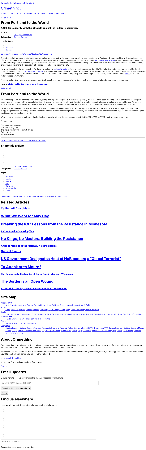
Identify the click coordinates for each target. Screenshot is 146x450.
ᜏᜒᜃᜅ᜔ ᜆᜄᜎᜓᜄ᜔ (17, 333)
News (56, 305)
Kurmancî (137, 331)
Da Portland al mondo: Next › (56, 196)
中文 (106, 328)
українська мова (99, 331)
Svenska (67, 331)
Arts (7, 305)
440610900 (6, 88)
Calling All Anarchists (23, 35)
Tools (19, 13)
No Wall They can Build (29, 319)
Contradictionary (39, 314)
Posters (21, 310)
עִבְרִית (80, 331)
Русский (63, 328)
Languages (54, 13)
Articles (4, 303)
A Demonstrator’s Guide (80, 305)
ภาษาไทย (87, 331)
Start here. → (6, 366)
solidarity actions (61, 69)
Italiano (8, 50)
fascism (8, 179)
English (8, 328)
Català (119, 331)
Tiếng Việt (111, 331)
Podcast (4, 316)
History (43, 305)
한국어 (50, 331)
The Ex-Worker (11, 319)
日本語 (91, 328)
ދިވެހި (124, 331)
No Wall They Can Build (121, 314)
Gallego (129, 331)
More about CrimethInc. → (12, 358)
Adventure (14, 305)
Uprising (9, 186)
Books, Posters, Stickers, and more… (21, 323)
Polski (70, 328)
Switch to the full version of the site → (17, 3)
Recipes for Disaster (77, 314)
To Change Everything (60, 310)
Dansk (74, 331)
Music (42, 310)
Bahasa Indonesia (116, 328)
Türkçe (8, 331)
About (63, 13)
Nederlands (23, 331)
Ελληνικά (78, 328)
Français (37, 328)
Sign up (4, 393)
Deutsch (9, 47)
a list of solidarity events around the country (27, 84)
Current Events (20, 37)
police (8, 181)
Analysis (22, 305)
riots (7, 183)
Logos (48, 310)
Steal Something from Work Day (85, 310)
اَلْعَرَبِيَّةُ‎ (44, 331)
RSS (10, 303)
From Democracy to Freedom (18, 314)
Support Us (6, 17)
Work (49, 314)
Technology (65, 305)
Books (3, 13)
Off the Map (137, 314)
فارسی (14, 331)
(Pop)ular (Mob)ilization (33, 71)
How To (50, 305)
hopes (127, 73)
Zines (7, 310)
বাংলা (62, 331)
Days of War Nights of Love (98, 314)
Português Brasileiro (50, 328)
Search (44, 13)
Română (56, 331)
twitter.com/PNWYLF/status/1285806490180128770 (23, 140)
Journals (14, 310)
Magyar (141, 328)
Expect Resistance (60, 314)
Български (99, 328)
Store (36, 13)
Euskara (134, 328)
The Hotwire (44, 319)
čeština (127, 328)
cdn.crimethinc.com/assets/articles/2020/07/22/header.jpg (26, 54)
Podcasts (28, 13)
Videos (36, 310)
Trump (8, 190)
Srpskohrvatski (34, 331)
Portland (9, 177)
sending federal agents (105, 60)
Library (12, 13)
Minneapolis (10, 188)
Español (15, 328)
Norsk (8, 333)
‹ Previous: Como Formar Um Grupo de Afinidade (22, 196)
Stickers (29, 310)
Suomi (85, 328)
